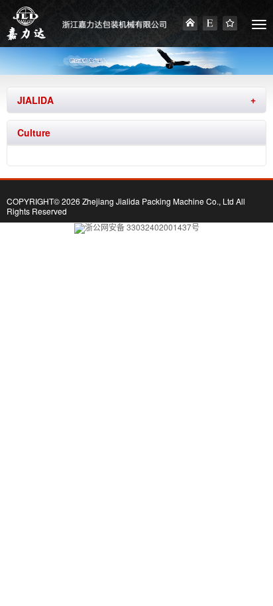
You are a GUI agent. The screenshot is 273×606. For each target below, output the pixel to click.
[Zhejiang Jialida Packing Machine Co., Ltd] (26, 23)
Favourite (230, 23)
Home (190, 23)
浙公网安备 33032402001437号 (142, 226)
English (210, 23)
